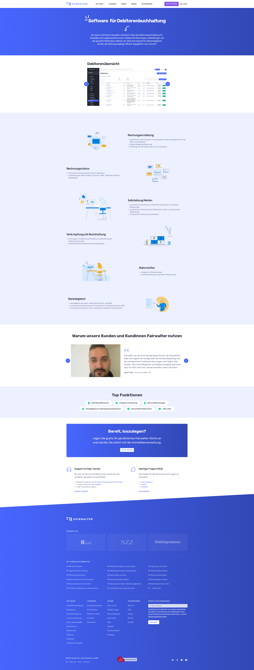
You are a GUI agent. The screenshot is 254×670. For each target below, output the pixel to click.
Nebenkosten (71, 631)
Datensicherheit (113, 631)
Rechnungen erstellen (116, 575)
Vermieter (90, 618)
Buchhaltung (71, 626)
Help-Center (112, 606)
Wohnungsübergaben (74, 622)
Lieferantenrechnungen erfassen (121, 588)
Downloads (111, 618)
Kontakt (131, 622)
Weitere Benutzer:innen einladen (79, 579)
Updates (110, 626)
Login (185, 4)
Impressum (86, 661)
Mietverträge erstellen (75, 575)
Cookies (80, 661)
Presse (130, 614)
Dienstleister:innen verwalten (78, 584)
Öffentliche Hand (93, 614)
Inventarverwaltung (73, 618)
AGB (66, 661)
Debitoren (70, 635)
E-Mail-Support (95, 484)
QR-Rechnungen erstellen (118, 579)
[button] (99, 4)
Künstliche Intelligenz (74, 643)
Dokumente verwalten (157, 566)
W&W (96, 658)
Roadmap (110, 635)
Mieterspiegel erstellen (157, 579)
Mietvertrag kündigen (157, 575)
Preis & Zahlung (146, 482)
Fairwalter (144, 487)
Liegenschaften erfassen (77, 571)
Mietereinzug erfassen (157, 571)
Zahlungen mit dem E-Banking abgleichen (124, 584)
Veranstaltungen (113, 614)
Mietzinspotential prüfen (158, 584)
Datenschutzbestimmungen (157, 617)
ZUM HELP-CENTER (81, 491)
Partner (130, 618)
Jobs (129, 610)
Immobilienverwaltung (74, 606)
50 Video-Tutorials (101, 482)
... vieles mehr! (154, 588)
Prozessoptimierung (73, 614)
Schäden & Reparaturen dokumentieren (82, 588)
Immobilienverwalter (94, 606)
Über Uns (131, 606)
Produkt (144, 484)
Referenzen (91, 622)
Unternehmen (92, 610)
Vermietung (70, 610)
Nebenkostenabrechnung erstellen (121, 566)
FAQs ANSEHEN (144, 491)
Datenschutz (72, 661)
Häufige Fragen (113, 610)
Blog (109, 622)
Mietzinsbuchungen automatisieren (121, 571)
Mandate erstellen (74, 566)
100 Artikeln (118, 482)
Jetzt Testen (171, 4)
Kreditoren (70, 639)
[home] (76, 3)
